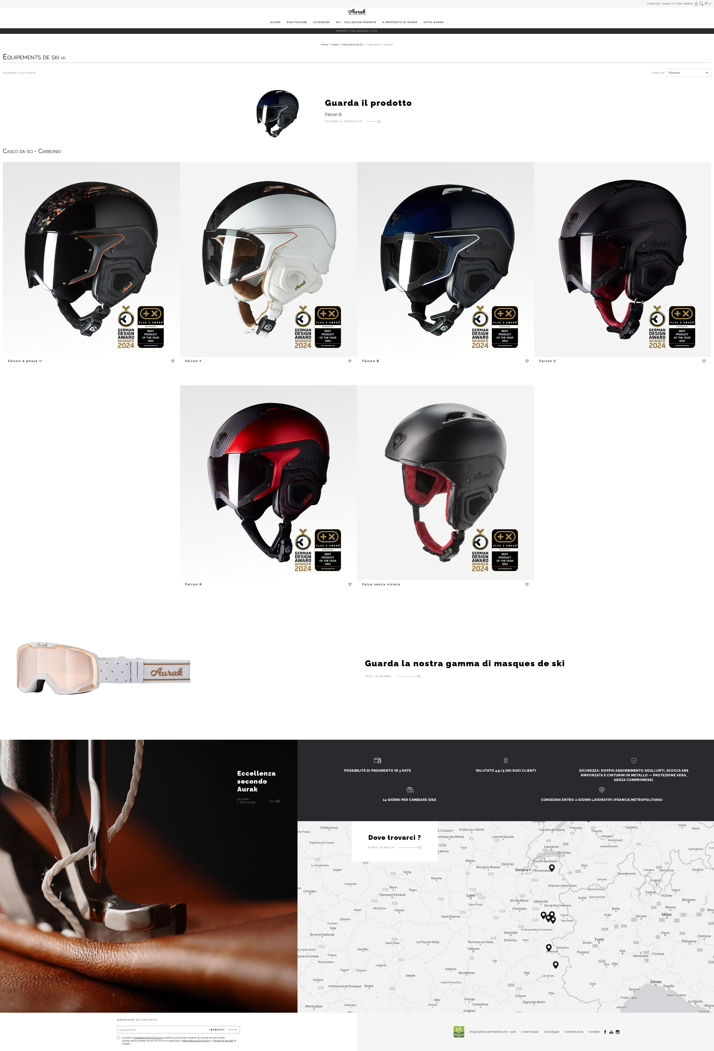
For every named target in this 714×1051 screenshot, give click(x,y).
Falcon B (333, 114)
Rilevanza (689, 72)
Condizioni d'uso (574, 1031)
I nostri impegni (530, 1031)
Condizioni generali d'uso (147, 1037)
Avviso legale (551, 1031)
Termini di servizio (223, 1040)
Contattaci (654, 3)
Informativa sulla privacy (195, 1040)
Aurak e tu (668, 3)
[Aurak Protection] (357, 3)
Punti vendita (684, 3)
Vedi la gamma (378, 676)
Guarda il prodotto (368, 103)
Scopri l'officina (246, 801)
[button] (696, 2)
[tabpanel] (91, 255)
